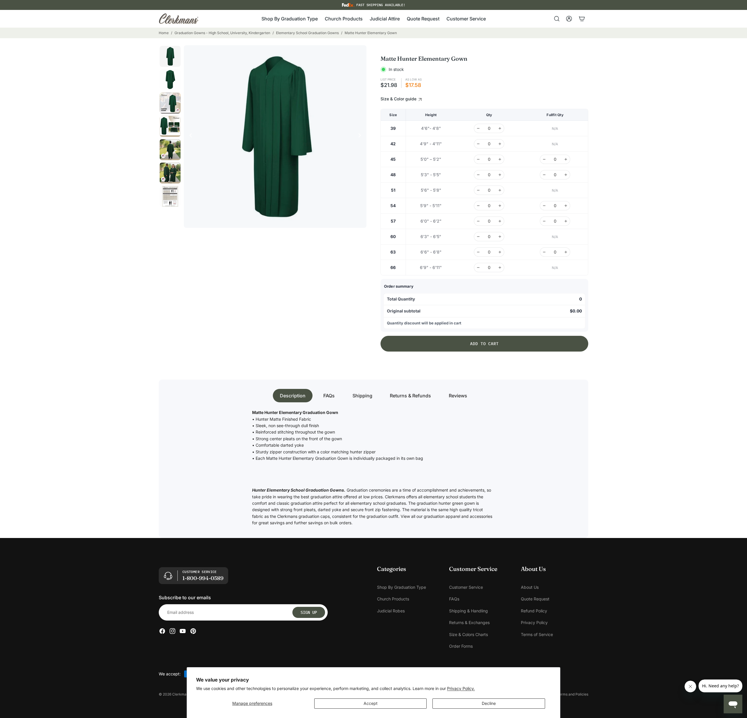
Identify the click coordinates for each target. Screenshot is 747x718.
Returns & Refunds (410, 396)
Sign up (309, 612)
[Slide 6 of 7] (170, 173)
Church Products (393, 598)
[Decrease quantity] (478, 128)
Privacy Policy (534, 622)
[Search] (556, 18)
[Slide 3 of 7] (170, 102)
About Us (530, 587)
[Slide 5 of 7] (170, 149)
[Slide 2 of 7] (170, 79)
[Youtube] (182, 631)
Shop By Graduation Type (401, 587)
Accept (371, 703)
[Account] (569, 18)
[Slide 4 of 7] (170, 126)
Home (164, 33)
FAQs (329, 396)
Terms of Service (537, 634)
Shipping (362, 396)
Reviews (458, 396)
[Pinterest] (193, 631)
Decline (489, 703)
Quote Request (535, 598)
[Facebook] (162, 631)
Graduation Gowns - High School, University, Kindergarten (222, 33)
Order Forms (461, 646)
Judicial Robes (391, 610)
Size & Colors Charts (468, 634)
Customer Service (466, 587)
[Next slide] (361, 136)
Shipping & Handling (468, 610)
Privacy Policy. (461, 688)
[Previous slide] (189, 136)
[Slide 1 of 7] (170, 56)
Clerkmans (181, 694)
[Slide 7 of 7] (170, 196)
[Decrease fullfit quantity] (544, 159)
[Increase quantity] (500, 128)
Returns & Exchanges (469, 622)
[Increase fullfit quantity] (566, 159)
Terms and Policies (572, 694)
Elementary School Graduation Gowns (307, 33)
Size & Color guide (399, 98)
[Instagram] (172, 631)
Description (293, 396)
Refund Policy (534, 610)
